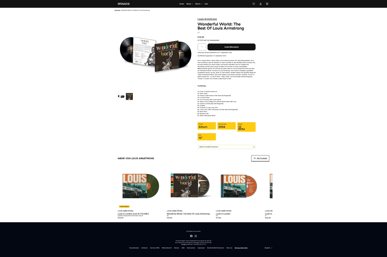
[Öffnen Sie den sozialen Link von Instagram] (196, 236)
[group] (121, 96)
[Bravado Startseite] (124, 4)
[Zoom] (156, 54)
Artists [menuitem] (181, 4)
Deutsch (267, 248)
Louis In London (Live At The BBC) (133, 214)
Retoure (176, 248)
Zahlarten (144, 248)
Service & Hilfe (154, 248)
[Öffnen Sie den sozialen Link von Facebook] (191, 236)
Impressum (201, 248)
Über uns (229, 248)
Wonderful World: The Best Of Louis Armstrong (188, 214)
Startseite (117, 10)
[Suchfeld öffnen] (253, 4)
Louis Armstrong (207, 19)
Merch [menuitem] (197, 4)
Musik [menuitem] (188, 4)
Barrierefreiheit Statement (215, 248)
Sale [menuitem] (206, 4)
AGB (183, 248)
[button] (226, 147)
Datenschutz (191, 248)
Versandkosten (214, 40)
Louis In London (223, 214)
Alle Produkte (262, 158)
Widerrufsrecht (167, 248)
